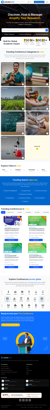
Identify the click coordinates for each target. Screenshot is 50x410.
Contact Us (36, 407)
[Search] (46, 30)
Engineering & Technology (33, 254)
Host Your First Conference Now (10, 324)
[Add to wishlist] (20, 240)
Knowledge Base (30, 405)
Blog (25, 405)
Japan (27, 373)
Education (3, 373)
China (27, 368)
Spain (27, 372)
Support (36, 405)
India (27, 209)
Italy (27, 366)
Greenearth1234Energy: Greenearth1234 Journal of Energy (36, 256)
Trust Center (30, 407)
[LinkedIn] (20, 400)
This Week (19, 212)
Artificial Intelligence (8, 227)
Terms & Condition (43, 405)
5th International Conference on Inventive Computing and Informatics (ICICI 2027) (36, 229)
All (3, 212)
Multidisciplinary (7, 254)
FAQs (41, 407)
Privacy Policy (24, 407)
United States (29, 370)
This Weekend (28, 212)
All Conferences (19, 405)
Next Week (37, 212)
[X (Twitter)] (30, 400)
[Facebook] (23, 400)
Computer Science (32, 227)
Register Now (11, 239)
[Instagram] (26, 400)
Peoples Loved (11, 212)
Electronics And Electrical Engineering (9, 372)
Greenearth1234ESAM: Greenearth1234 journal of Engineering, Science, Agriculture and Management (12, 256)
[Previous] (2, 272)
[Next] (5, 272)
